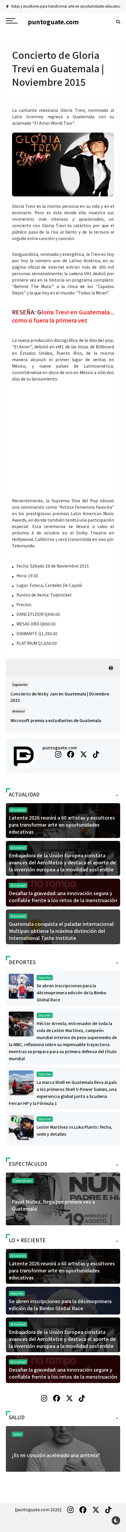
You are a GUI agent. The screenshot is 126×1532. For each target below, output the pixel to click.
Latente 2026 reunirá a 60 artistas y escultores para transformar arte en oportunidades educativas (62, 824)
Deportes (110, 6)
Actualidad (18, 810)
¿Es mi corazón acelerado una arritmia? (56, 1455)
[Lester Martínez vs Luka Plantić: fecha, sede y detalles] (21, 1127)
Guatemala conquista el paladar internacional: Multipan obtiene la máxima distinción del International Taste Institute (62, 930)
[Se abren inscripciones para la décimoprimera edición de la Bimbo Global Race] (21, 985)
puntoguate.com (59, 747)
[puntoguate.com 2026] (38, 1509)
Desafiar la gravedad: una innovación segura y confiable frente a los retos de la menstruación (63, 897)
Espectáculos (22, 1180)
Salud (17, 1434)
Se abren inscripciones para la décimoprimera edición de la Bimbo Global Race (71, 993)
